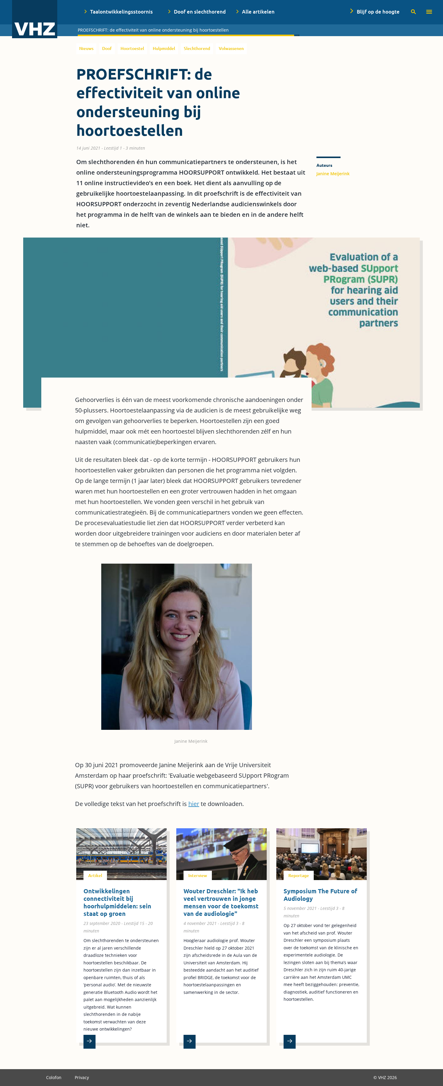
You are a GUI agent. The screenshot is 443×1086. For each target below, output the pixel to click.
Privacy (82, 1077)
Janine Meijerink (333, 173)
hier (193, 804)
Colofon (54, 1077)
